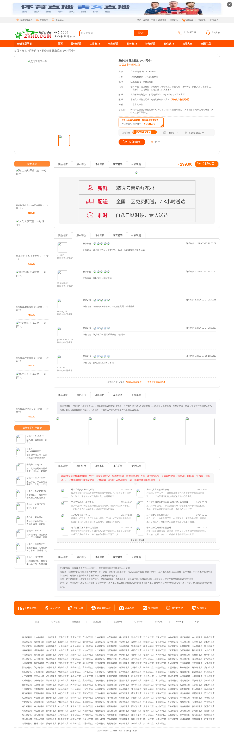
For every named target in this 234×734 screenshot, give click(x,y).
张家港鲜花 (124, 646)
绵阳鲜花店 (63, 659)
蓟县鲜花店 (112, 723)
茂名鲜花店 (161, 637)
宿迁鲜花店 (51, 646)
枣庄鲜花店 (124, 697)
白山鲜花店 (161, 672)
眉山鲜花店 (185, 659)
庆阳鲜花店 (75, 680)
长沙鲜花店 (88, 650)
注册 (153, 20)
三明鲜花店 (148, 663)
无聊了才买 (40, 504)
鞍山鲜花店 (148, 667)
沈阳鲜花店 (124, 667)
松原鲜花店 (173, 672)
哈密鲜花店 (75, 719)
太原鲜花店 (63, 685)
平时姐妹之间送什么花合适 (176, 531)
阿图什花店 (136, 719)
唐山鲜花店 (209, 685)
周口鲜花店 (27, 693)
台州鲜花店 (63, 650)
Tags (197, 621)
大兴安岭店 (148, 676)
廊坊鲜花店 (112, 689)
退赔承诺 (202, 608)
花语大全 (187, 43)
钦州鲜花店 (161, 706)
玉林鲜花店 (173, 706)
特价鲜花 (150, 43)
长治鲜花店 (100, 685)
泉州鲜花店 (112, 663)
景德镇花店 (27, 667)
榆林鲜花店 (27, 685)
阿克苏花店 (124, 719)
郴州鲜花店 (197, 650)
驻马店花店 (136, 693)
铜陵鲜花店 (39, 702)
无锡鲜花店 (148, 642)
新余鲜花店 (136, 723)
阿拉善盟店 (27, 719)
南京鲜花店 (124, 642)
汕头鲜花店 (173, 637)
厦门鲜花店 (100, 663)
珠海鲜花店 (100, 637)
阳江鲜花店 (63, 642)
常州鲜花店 (173, 642)
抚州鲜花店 (100, 667)
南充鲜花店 (173, 659)
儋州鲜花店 (75, 715)
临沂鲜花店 (27, 697)
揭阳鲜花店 (100, 642)
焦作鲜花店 (161, 689)
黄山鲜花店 (63, 702)
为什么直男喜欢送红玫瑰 (176, 493)
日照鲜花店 (136, 697)
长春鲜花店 (100, 672)
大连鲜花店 (136, 667)
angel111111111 (34, 451)
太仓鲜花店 (63, 646)
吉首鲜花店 (51, 654)
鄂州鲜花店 (136, 654)
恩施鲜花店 (197, 654)
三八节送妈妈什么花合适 (101, 505)
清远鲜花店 (75, 642)
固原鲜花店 (63, 723)
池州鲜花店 (148, 702)
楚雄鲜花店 (148, 711)
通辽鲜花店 (148, 715)
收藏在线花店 (26, 20)
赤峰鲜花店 (124, 715)
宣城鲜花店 (136, 702)
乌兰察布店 (185, 715)
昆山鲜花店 (209, 642)
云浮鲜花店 (112, 642)
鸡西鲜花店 (124, 723)
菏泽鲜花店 (112, 697)
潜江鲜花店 (27, 659)
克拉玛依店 (51, 719)
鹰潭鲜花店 (51, 667)
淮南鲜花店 (197, 697)
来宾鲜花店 (27, 711)
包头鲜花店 (100, 715)
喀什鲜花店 (148, 719)
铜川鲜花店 (173, 680)
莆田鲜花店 (136, 663)
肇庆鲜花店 (27, 642)
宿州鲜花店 (100, 702)
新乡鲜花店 (197, 689)
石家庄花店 (197, 685)
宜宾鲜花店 (197, 659)
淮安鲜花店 (185, 642)
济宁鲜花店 (209, 693)
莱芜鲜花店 (148, 697)
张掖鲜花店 (39, 680)
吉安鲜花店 (75, 667)
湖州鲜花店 (75, 650)
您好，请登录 (143, 20)
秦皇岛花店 (63, 689)
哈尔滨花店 (209, 672)
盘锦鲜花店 (51, 672)
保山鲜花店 (88, 711)
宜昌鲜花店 (88, 654)
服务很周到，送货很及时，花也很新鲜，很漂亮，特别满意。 (37, 537)
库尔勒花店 (112, 719)
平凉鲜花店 (51, 680)
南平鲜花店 (161, 663)
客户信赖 (78, 608)
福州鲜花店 (88, 663)
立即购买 (135, 142)
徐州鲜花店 (88, 646)
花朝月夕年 (40, 544)
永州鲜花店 (209, 650)
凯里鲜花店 (51, 706)
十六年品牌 (30, 608)
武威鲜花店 (27, 680)
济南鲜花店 (161, 693)
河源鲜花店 (51, 642)
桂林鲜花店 (100, 706)
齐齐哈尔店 (39, 676)
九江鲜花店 (209, 663)
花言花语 (118, 164)
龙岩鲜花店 (173, 663)
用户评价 (81, 164)
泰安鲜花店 (75, 697)
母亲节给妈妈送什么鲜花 (101, 493)
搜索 (141, 32)
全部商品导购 (24, 43)
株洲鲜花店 (148, 650)
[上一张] (44, 99)
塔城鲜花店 (185, 719)
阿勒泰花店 (197, 719)
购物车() (190, 20)
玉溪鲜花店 (75, 711)
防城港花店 (136, 706)
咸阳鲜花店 (148, 680)
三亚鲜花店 (63, 715)
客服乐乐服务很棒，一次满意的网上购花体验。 (37, 524)
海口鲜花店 (51, 715)
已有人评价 (138, 104)
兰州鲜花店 (161, 676)
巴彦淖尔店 (161, 715)
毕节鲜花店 (209, 702)
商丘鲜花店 (112, 693)
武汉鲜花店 (63, 654)
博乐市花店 (100, 719)
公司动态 (55, 621)
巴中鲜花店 (51, 663)
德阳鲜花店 (100, 659)
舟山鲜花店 (51, 650)
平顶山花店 (51, 693)
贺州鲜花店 (197, 706)
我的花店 (174, 20)
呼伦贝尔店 (136, 715)
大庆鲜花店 (27, 676)
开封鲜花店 (39, 693)
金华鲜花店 (185, 646)
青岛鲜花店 (148, 693)
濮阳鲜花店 (75, 693)
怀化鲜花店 (27, 654)
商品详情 (63, 164)
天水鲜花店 (209, 676)
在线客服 (216, 32)
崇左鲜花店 (39, 711)
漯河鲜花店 (88, 693)
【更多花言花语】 (136, 540)
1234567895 (103, 731)
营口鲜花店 (209, 667)
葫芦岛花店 (88, 672)
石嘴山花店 (39, 723)
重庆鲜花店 (75, 637)
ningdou (38, 464)
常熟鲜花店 (161, 642)
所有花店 (214, 20)
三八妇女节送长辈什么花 (176, 518)
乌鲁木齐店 (39, 719)
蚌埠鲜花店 (185, 697)
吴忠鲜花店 (51, 723)
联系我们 (159, 621)
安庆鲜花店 (51, 702)
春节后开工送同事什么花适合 (101, 531)
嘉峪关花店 (173, 676)
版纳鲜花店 (185, 711)
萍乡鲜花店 (39, 667)
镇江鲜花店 (136, 646)
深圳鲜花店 (27, 637)
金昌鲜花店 (185, 676)
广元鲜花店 (124, 659)
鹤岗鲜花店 (51, 676)
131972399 (40, 478)
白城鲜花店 (185, 672)
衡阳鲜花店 (112, 650)
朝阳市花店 (75, 672)
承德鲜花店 (100, 689)
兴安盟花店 (197, 715)
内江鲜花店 (148, 659)
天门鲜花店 (39, 659)
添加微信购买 (195, 133)
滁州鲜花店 (75, 702)
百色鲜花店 (185, 706)
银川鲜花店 (27, 723)
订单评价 (138, 621)
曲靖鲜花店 (63, 711)
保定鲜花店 (51, 689)
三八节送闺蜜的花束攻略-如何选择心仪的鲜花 (176, 505)
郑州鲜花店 (136, 689)
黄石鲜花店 (100, 654)
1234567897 (116, 731)
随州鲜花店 (185, 654)
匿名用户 (39, 517)
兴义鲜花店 (39, 706)
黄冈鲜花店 (161, 654)
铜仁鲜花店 (27, 706)
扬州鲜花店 (112, 646)
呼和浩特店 (88, 715)
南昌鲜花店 (197, 663)
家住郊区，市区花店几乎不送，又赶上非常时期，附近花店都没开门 (37, 484)
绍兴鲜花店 (27, 650)
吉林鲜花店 (112, 672)
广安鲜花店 (209, 659)
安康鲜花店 (39, 685)
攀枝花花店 (112, 659)
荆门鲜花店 (148, 723)
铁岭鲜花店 (63, 672)
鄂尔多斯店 (112, 715)
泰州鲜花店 (75, 646)
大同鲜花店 (75, 685)
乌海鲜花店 (173, 715)
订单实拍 (99, 164)
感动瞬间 (118, 621)
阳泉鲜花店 (88, 685)
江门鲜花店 (148, 637)
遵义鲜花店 (173, 702)
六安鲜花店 (112, 702)
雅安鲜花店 (39, 663)
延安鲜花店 (197, 680)
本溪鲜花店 (173, 667)
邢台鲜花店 (75, 689)
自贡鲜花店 (75, 659)
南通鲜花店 (39, 646)
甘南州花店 (124, 680)
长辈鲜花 (113, 43)
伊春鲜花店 (75, 676)
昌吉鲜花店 (88, 719)
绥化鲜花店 (136, 676)
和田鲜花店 (161, 719)
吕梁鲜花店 (185, 685)
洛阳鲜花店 (173, 689)
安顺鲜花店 (197, 702)
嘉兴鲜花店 (173, 646)
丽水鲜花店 (197, 646)
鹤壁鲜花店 (63, 693)
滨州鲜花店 (100, 697)
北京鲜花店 (39, 637)
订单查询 (162, 20)
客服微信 (44, 20)
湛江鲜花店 (185, 637)
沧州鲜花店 (27, 689)
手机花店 (60, 20)
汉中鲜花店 (209, 680)
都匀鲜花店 (63, 706)
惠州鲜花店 (136, 637)
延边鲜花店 (197, 672)
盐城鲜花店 (100, 646)
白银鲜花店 (197, 676)
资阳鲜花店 (63, 663)
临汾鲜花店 (173, 685)
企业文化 (97, 621)
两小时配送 (177, 608)
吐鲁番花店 (63, 719)
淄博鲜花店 (197, 693)
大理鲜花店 (197, 711)
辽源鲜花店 (136, 672)
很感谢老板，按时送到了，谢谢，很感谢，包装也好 (37, 550)
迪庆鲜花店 (39, 715)
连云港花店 (27, 646)
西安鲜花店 (136, 680)
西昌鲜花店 (75, 663)
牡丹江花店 (112, 676)
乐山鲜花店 (161, 659)
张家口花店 (88, 689)
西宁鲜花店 (88, 723)
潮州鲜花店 (88, 642)
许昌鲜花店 (209, 689)
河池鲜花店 (209, 706)
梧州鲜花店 (112, 706)
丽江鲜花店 (112, 711)
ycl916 (38, 530)
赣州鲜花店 (63, 667)
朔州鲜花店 (124, 685)
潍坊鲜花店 (185, 693)
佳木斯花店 (88, 676)
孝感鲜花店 (148, 654)
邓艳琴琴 (39, 557)
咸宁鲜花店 (173, 654)
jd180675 (39, 436)
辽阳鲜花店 (39, 672)
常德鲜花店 (100, 650)
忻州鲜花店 (161, 685)
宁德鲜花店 (185, 663)
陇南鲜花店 (100, 680)
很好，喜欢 (32, 508)
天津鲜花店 (63, 637)
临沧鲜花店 (136, 711)
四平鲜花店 (124, 672)
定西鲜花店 (88, 680)
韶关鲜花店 (209, 637)
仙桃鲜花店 (209, 654)
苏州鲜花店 (136, 642)
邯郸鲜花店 (39, 689)
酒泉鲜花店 (63, 680)
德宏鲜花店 (209, 711)
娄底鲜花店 (39, 654)
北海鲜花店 (124, 706)
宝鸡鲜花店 (161, 680)
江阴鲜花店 (197, 642)
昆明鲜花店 (51, 711)
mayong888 (40, 491)
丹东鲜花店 (185, 667)
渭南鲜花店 (185, 680)
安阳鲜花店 (148, 689)
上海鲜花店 (51, 637)
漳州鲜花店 (124, 663)
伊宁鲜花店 (173, 719)
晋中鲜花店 (136, 685)
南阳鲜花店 (185, 689)
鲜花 (24, 50)
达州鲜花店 (27, 663)
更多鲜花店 (161, 723)
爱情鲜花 (76, 43)
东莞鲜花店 (112, 637)
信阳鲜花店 (124, 693)
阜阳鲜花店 (88, 702)
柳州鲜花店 (88, 706)
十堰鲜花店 (112, 654)
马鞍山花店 (209, 697)
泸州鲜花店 (88, 659)
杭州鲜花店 (148, 646)
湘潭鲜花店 (124, 650)
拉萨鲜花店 (100, 723)
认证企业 (55, 608)
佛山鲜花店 (124, 637)
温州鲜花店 (39, 650)
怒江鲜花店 (27, 715)
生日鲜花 (95, 43)
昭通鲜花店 (100, 711)
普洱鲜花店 (124, 711)
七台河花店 (100, 676)
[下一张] (80, 99)
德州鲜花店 (51, 697)
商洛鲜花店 (51, 685)
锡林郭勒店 (209, 715)
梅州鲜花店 (39, 642)
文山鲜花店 (173, 711)
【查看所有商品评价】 (155, 382)
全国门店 (206, 43)
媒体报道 (76, 621)
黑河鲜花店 (124, 676)
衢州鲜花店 (209, 646)
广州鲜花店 (88, 637)
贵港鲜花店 (148, 706)
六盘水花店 (185, 702)
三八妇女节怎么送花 (101, 518)
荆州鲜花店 (124, 654)
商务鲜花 (132, 43)
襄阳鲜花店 (75, 654)
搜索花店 (202, 20)
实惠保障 (153, 608)
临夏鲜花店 (112, 680)
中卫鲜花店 (75, 723)
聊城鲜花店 (88, 697)
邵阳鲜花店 (161, 650)
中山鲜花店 (197, 637)
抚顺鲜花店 (161, 667)
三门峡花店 (100, 693)
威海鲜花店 (63, 697)
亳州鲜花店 (124, 702)
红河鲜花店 (161, 711)
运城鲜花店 (148, 685)
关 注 (157, 142)
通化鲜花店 (148, 672)
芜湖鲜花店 (173, 697)
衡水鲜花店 (124, 689)
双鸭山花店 (63, 676)
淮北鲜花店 (27, 702)
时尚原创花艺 (104, 608)
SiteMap (179, 621)
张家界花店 (173, 650)
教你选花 (169, 43)
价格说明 (136, 164)
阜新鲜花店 (27, 672)
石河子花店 (209, 719)
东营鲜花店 (39, 697)
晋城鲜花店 (112, 685)
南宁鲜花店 (75, 706)
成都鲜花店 (51, 659)
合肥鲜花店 (161, 697)
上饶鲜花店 (112, 667)
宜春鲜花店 (88, 667)
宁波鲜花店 (161, 646)
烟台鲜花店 (173, 693)
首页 (60, 43)
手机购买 (171, 133)
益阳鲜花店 (185, 650)
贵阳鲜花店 (161, 702)
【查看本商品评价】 (134, 382)
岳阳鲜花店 (136, 650)
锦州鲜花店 (197, 667)
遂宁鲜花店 (136, 659)
